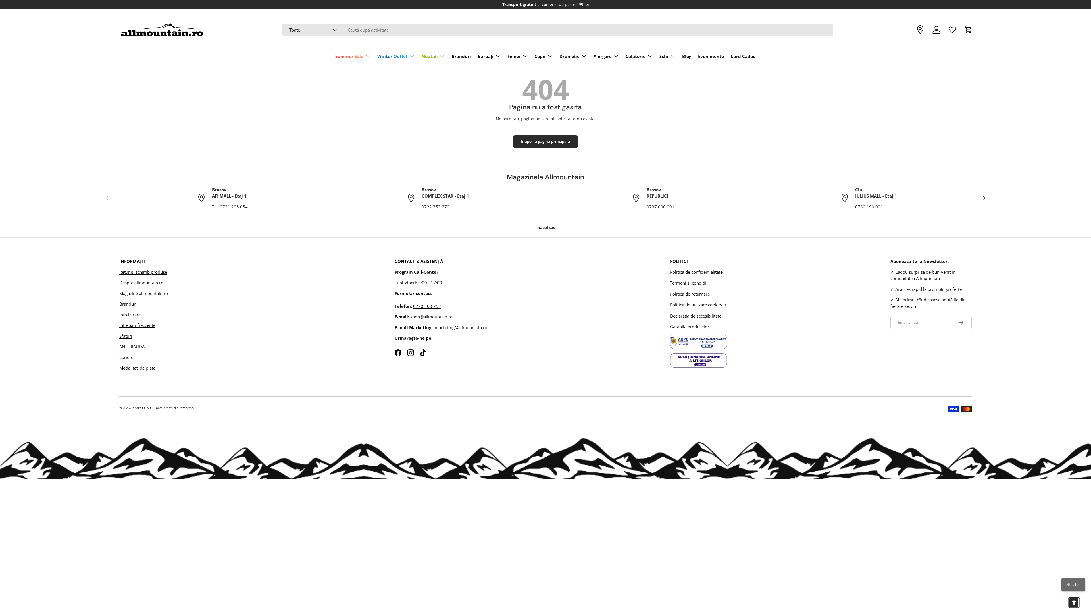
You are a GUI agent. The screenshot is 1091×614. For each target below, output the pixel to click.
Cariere (126, 357)
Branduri (461, 56)
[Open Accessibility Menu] (1074, 602)
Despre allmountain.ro (141, 282)
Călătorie (636, 56)
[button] (968, 30)
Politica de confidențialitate (696, 272)
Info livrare (130, 315)
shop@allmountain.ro (431, 317)
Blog (686, 56)
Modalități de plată (137, 368)
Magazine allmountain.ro (143, 293)
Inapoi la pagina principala (545, 141)
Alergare (603, 56)
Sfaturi (125, 336)
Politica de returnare (690, 294)
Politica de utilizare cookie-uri (699, 305)
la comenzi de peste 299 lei (545, 4)
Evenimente (711, 56)
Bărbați (486, 56)
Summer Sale (349, 56)
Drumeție (569, 56)
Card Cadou (743, 56)
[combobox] (557, 30)
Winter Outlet (392, 56)
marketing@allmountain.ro (461, 327)
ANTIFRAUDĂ (132, 346)
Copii (540, 56)
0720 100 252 (427, 306)
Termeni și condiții (688, 283)
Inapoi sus (545, 227)
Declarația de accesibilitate (695, 316)
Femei (513, 56)
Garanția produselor (689, 326)
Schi (663, 56)
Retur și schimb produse (143, 272)
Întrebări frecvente (137, 325)
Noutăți (430, 56)
